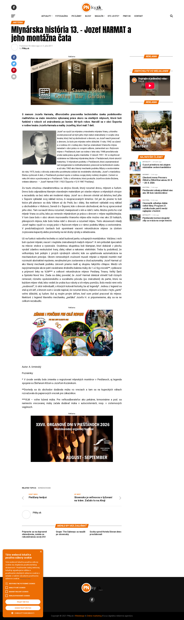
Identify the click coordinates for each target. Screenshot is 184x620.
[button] (22, 613)
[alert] (23, 583)
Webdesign (80, 616)
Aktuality (46, 16)
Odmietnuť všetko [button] (23, 608)
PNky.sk (127, 16)
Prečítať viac (25, 579)
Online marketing (94, 616)
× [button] (41, 552)
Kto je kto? (113, 16)
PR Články (76, 16)
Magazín (99, 16)
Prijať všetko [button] (23, 602)
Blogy (88, 16)
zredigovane (45, 488)
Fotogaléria (61, 16)
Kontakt (138, 16)
